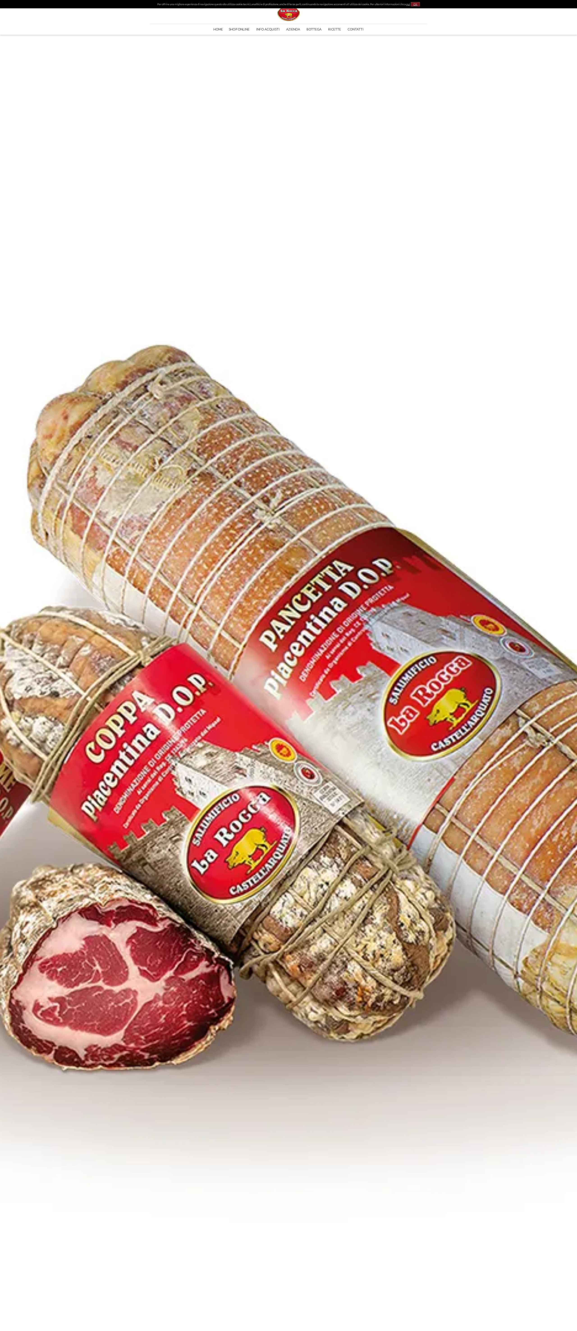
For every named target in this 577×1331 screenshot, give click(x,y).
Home (218, 29)
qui (408, 4)
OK (415, 4)
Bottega (314, 29)
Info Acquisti (268, 29)
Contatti (356, 29)
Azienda (293, 29)
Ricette (334, 29)
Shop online (239, 29)
